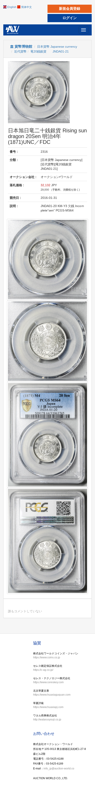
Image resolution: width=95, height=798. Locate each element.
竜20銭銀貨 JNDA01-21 (49, 51)
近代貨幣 (20, 51)
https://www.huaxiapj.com (48, 707)
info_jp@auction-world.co (59, 768)
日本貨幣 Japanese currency (57, 46)
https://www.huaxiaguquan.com (51, 694)
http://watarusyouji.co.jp (47, 719)
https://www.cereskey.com (48, 682)
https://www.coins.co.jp (46, 657)
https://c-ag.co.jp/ (43, 669)
